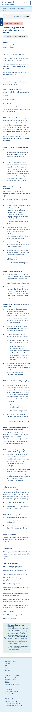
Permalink (16, 16)
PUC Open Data (10, 694)
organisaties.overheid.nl (14, 643)
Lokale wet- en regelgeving (8, 8)
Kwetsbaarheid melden (12, 684)
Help (6, 668)
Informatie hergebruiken (12, 675)
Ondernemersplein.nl (11, 703)
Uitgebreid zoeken (21, 8)
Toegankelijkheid (10, 680)
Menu (27, 3)
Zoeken (7, 670)
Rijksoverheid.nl (10, 701)
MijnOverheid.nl (10, 699)
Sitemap (7, 682)
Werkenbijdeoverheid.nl (12, 706)
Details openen (1, 22)
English (7, 665)
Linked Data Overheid (11, 691)
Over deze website (10, 661)
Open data (8, 689)
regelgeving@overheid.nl (14, 649)
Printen (25, 16)
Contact (7, 663)
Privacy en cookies (10, 677)
